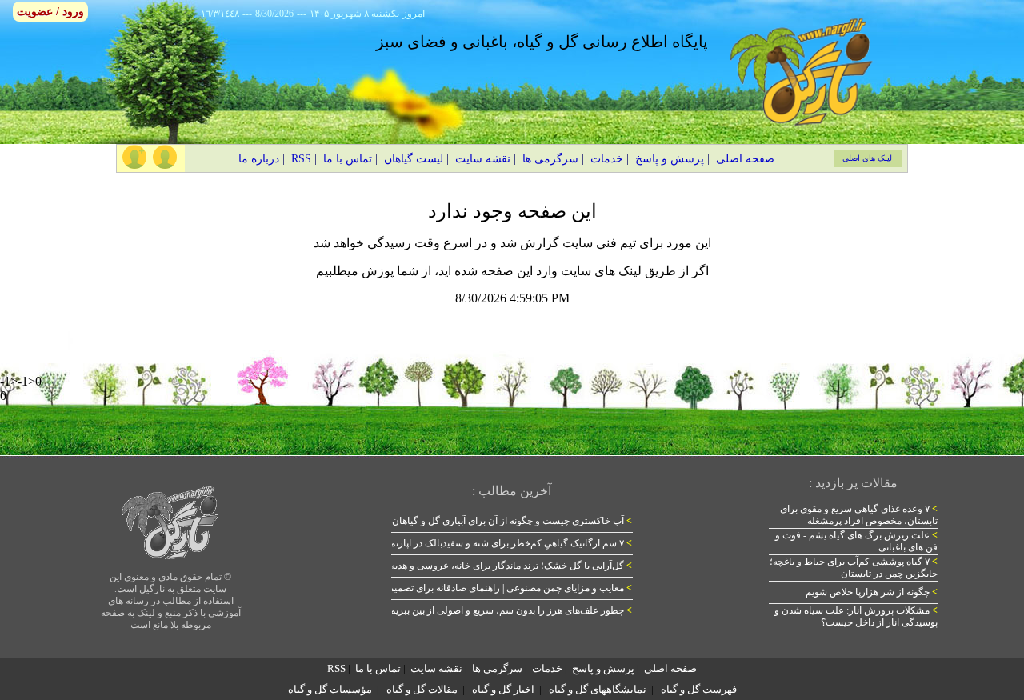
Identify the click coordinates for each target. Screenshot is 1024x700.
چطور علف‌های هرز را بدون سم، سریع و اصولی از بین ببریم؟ (508, 610)
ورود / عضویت (50, 12)
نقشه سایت (482, 159)
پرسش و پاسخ (669, 159)
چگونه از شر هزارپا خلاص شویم (872, 592)
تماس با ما (347, 159)
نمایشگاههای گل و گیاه (597, 689)
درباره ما (258, 159)
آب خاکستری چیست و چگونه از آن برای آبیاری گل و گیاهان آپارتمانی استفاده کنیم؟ (465, 520)
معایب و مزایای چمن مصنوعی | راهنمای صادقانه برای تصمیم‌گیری (499, 588)
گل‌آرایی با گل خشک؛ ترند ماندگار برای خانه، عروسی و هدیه (511, 565)
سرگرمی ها (550, 159)
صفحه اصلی (745, 159)
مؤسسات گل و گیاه (330, 689)
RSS (301, 159)
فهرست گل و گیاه (699, 689)
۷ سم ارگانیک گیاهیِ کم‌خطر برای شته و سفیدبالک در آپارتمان (506, 543)
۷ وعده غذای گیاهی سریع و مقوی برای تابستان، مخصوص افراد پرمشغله (859, 514)
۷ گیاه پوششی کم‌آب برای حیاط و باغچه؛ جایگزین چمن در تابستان (854, 567)
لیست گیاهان (413, 159)
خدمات (606, 159)
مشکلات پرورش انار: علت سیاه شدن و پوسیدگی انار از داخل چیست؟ (856, 616)
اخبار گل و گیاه (503, 689)
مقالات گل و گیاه (422, 689)
